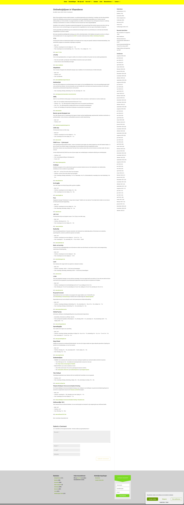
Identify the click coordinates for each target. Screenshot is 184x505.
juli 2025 (119, 84)
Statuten (96, 1)
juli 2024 (119, 111)
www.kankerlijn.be (59, 242)
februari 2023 (120, 148)
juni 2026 (119, 60)
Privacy (167, 502)
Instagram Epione (85, 369)
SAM (91, 35)
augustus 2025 (120, 82)
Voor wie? (88, 1)
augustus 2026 (120, 55)
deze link (79, 478)
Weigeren (164, 499)
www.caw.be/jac (59, 226)
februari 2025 (120, 95)
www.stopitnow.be (59, 355)
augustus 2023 (120, 135)
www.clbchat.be (59, 180)
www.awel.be (58, 110)
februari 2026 (120, 69)
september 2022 (120, 159)
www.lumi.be (58, 273)
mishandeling (58, 296)
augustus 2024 (120, 108)
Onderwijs (119, 20)
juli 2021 (119, 190)
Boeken (118, 13)
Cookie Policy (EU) (99, 480)
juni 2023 (119, 139)
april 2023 (119, 144)
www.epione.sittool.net (63, 369)
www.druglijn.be (59, 195)
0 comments (70, 12)
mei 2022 (119, 168)
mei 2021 (119, 195)
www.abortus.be (59, 290)
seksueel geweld (89, 296)
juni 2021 (119, 192)
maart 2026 (119, 66)
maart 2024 (119, 119)
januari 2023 (120, 150)
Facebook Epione (74, 369)
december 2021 (120, 179)
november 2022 (120, 155)
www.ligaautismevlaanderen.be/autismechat (65, 94)
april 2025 (119, 91)
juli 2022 (119, 164)
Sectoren (119, 22)
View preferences (176, 499)
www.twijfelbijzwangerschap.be (62, 79)
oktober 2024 (120, 104)
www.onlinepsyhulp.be (60, 324)
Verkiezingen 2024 (121, 26)
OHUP (75, 35)
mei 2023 (119, 142)
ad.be (64, 162)
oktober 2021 (120, 184)
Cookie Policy (162, 502)
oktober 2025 (120, 77)
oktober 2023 (120, 131)
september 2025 (120, 80)
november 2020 (120, 208)
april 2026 (119, 64)
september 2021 (120, 186)
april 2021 (119, 197)
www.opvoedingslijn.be (60, 338)
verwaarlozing (66, 296)
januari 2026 (120, 71)
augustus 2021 (120, 188)
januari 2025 (120, 97)
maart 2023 (119, 146)
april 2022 (119, 170)
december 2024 (120, 100)
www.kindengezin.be (60, 259)
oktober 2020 (120, 210)
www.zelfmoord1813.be (60, 414)
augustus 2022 (120, 162)
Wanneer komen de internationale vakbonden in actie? (123, 40)
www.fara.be (58, 211)
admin (55, 12)
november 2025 (120, 75)
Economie (119, 15)
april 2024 (119, 117)
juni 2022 (119, 166)
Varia (65, 12)
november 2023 (120, 128)
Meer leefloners (120, 36)
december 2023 (120, 126)
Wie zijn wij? (81, 1)
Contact (117, 1)
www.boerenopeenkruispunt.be (62, 125)
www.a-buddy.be (59, 65)
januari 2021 (120, 203)
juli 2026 (119, 58)
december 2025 (120, 73)
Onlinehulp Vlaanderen (99, 35)
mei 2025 (119, 89)
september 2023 (120, 133)
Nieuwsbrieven (108, 1)
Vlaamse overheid (75, 389)
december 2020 (120, 206)
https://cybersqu (59, 162)
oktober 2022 (120, 157)
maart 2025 (119, 93)
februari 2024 (120, 122)
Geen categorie (120, 17)
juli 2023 (119, 137)
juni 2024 (119, 113)
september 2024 (120, 106)
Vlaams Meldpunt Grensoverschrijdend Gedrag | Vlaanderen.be (69, 399)
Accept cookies (152, 499)
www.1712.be (58, 52)
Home (65, 1)
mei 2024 (119, 115)
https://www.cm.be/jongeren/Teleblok (66, 363)
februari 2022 (120, 175)
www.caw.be (58, 139)
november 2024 (120, 102)
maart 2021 (119, 199)
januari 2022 (120, 177)
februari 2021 (120, 201)
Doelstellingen (72, 1)
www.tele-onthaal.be (60, 383)
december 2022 (120, 153)
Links (101, 1)
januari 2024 (120, 124)
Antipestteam (120, 11)
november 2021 (120, 181)
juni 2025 (119, 86)
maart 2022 (119, 173)
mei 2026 (119, 62)
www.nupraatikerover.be (61, 309)
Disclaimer (97, 478)
